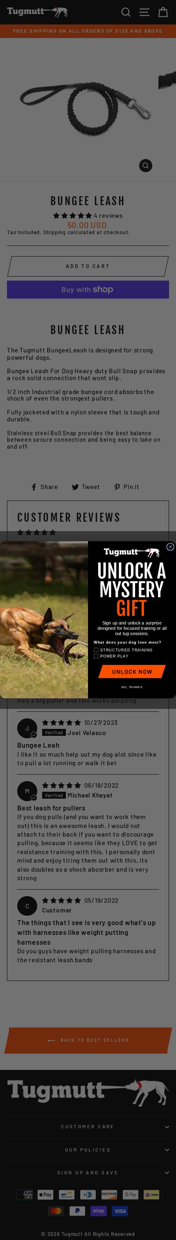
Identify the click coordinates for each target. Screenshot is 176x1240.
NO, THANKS (132, 687)
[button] (132, 671)
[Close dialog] (170, 547)
